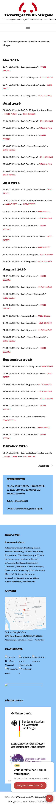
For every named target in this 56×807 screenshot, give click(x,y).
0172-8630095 (29, 113)
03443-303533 (9, 149)
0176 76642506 (45, 95)
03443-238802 (44, 211)
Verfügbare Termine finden (27, 785)
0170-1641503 (45, 128)
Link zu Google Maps (15, 632)
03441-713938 (11, 113)
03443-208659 (46, 77)
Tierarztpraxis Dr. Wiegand (29, 15)
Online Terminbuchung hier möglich (24, 508)
